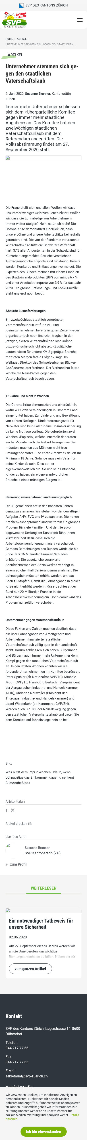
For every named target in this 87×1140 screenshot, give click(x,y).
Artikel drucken (17, 824)
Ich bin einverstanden (43, 1131)
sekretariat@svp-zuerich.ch (27, 1076)
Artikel (22, 39)
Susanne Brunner (37, 94)
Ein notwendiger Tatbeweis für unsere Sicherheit (41, 924)
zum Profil (18, 864)
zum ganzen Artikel (30, 968)
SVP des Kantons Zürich (46, 5)
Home (9, 39)
